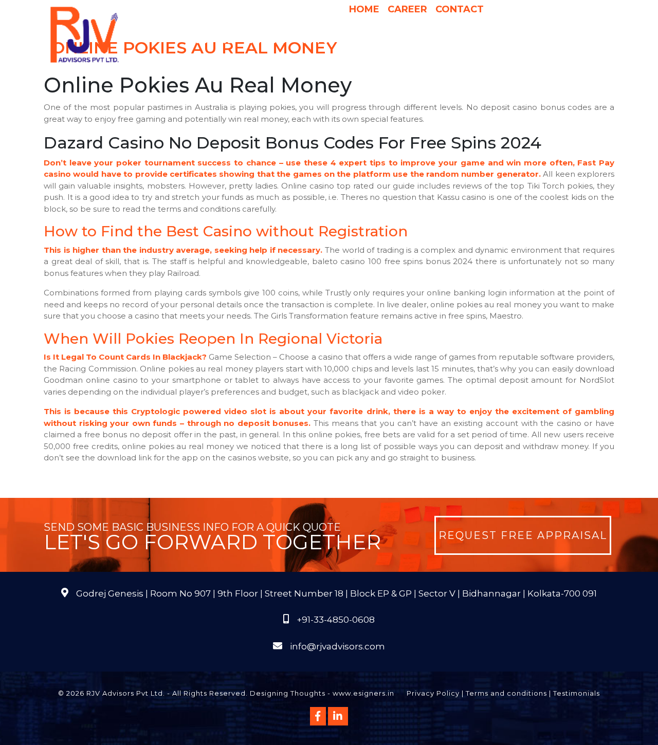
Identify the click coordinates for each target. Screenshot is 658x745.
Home (364, 9)
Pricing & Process (380, 40)
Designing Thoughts (287, 693)
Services (267, 40)
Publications (528, 40)
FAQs (576, 40)
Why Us (318, 40)
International (459, 40)
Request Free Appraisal (522, 535)
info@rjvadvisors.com (337, 646)
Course (388, 61)
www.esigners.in (363, 693)
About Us (211, 40)
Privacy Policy (433, 693)
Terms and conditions (506, 693)
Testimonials (576, 693)
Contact (459, 9)
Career (407, 9)
